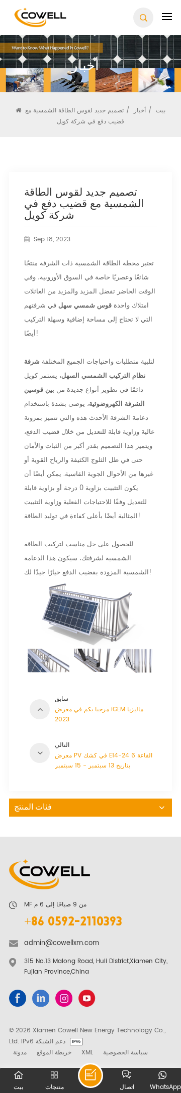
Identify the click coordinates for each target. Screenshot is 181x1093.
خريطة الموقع (54, 1052)
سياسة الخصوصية (125, 1052)
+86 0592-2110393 (73, 922)
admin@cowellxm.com (61, 943)
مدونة (20, 1052)
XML (87, 1052)
